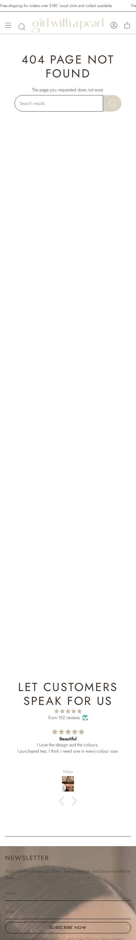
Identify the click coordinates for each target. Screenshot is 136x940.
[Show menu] (8, 25)
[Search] (112, 103)
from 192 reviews (64, 717)
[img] (68, 711)
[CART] (127, 25)
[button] (21, 27)
